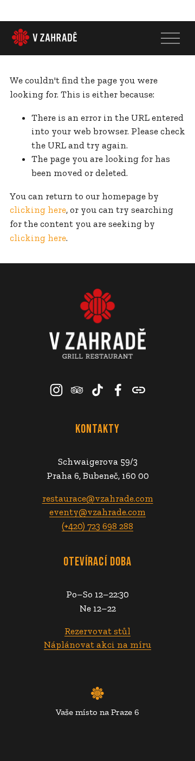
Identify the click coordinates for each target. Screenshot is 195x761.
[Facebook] (118, 389)
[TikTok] (97, 389)
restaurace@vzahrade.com (97, 498)
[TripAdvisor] (76, 389)
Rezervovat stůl (97, 631)
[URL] (138, 389)
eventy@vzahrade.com (97, 511)
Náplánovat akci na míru (97, 644)
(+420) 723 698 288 (97, 526)
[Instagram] (56, 389)
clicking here (38, 209)
